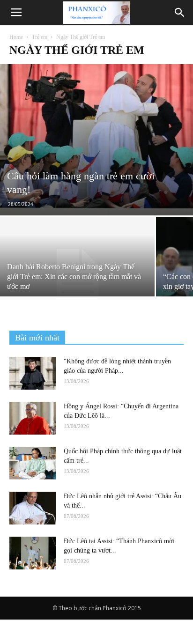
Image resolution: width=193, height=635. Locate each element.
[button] (180, 12)
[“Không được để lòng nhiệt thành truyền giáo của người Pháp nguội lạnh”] (32, 373)
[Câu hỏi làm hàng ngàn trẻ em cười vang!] (96, 139)
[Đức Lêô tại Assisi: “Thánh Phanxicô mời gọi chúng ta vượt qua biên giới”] (32, 553)
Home (16, 37)
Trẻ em (39, 37)
